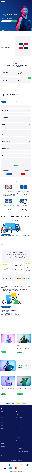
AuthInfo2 (2, 428)
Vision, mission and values (19, 417)
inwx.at (16, 460)
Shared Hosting (3, 434)
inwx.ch (19, 460)
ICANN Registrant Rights (19, 448)
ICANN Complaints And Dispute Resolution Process (22, 451)
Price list (2, 414)
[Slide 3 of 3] (16, 275)
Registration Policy (18, 443)
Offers (2, 417)
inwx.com (11, 460)
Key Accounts (3, 446)
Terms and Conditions (18, 434)
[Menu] (30, 1)
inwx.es (21, 460)
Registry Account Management (5, 449)
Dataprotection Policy (18, 437)
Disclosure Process (18, 445)
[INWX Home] (3, 1)
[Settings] (25, 1)
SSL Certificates (3, 437)
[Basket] (27, 2)
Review (17, 428)
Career (17, 414)
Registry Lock (2, 425)
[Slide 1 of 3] (15, 275)
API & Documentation (18, 426)
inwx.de (14, 460)
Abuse (16, 440)
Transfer (2, 419)
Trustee (2, 422)
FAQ (16, 423)
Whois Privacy (3, 420)
